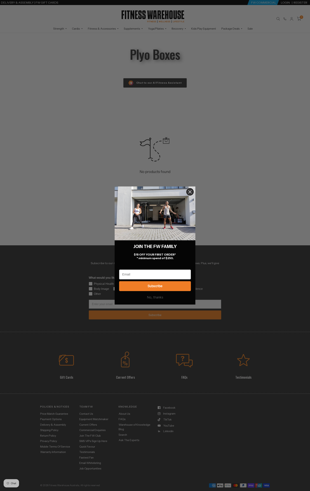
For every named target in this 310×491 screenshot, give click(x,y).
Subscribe (155, 286)
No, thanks (155, 297)
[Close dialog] (190, 191)
